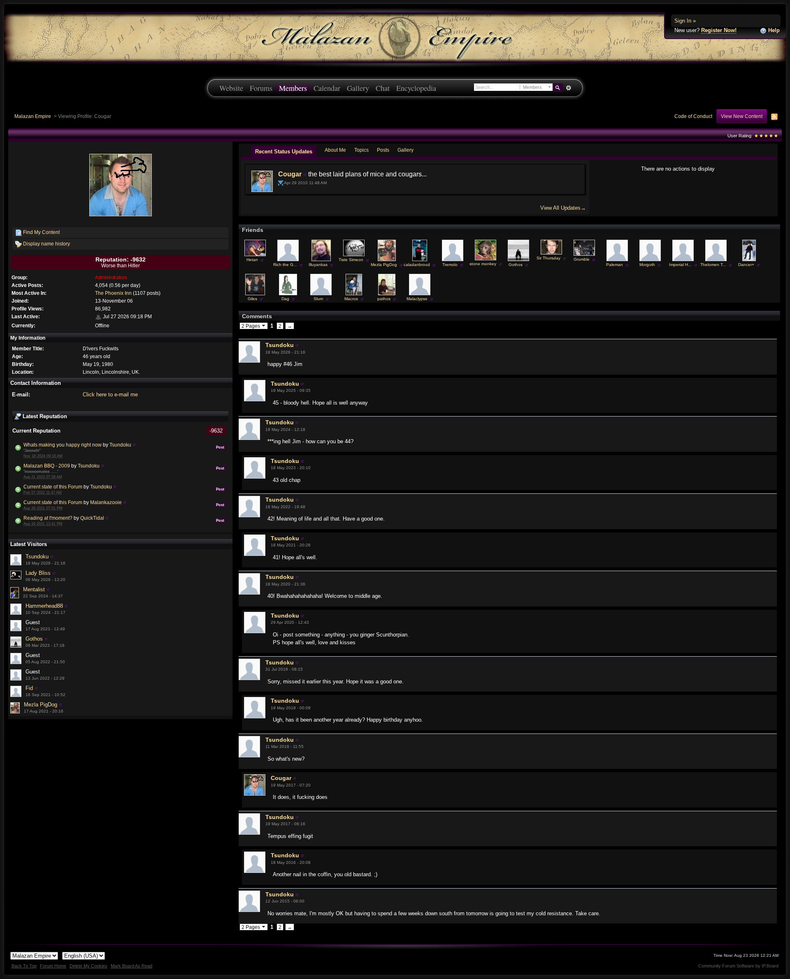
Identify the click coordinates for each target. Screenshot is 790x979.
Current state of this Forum (52, 486)
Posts (383, 150)
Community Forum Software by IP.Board (738, 965)
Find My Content (41, 232)
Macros (351, 298)
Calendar (327, 88)
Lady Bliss (38, 573)
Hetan (252, 259)
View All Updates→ (563, 208)
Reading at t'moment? (47, 518)
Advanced (568, 88)
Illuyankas (318, 264)
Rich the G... (285, 264)
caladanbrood (417, 264)
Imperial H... (680, 264)
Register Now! (719, 30)
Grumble (582, 259)
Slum (318, 298)
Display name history (46, 243)
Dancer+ (746, 264)
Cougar (290, 174)
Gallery (358, 88)
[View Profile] (134, 444)
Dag (285, 298)
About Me (335, 150)
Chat (383, 88)
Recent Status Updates (283, 151)
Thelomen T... (713, 264)
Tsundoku (120, 444)
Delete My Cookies (88, 965)
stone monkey (482, 264)
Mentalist (34, 589)
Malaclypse (417, 298)
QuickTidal (92, 518)
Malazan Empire (32, 116)
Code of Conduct (693, 116)
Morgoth (647, 264)
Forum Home (53, 965)
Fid (29, 688)
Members (293, 88)
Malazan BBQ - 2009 (46, 465)
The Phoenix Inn (113, 293)
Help (773, 30)
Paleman (614, 264)
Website (231, 88)
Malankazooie (106, 502)
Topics (361, 150)
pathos (383, 298)
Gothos (34, 639)
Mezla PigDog (40, 704)
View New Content (741, 116)
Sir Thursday (548, 258)
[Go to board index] (395, 37)
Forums (261, 88)
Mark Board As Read (131, 965)
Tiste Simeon (351, 259)
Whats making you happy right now (62, 444)
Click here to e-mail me (110, 394)
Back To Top (24, 965)
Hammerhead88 (44, 606)
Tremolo (450, 264)
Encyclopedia (416, 88)
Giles (252, 298)
